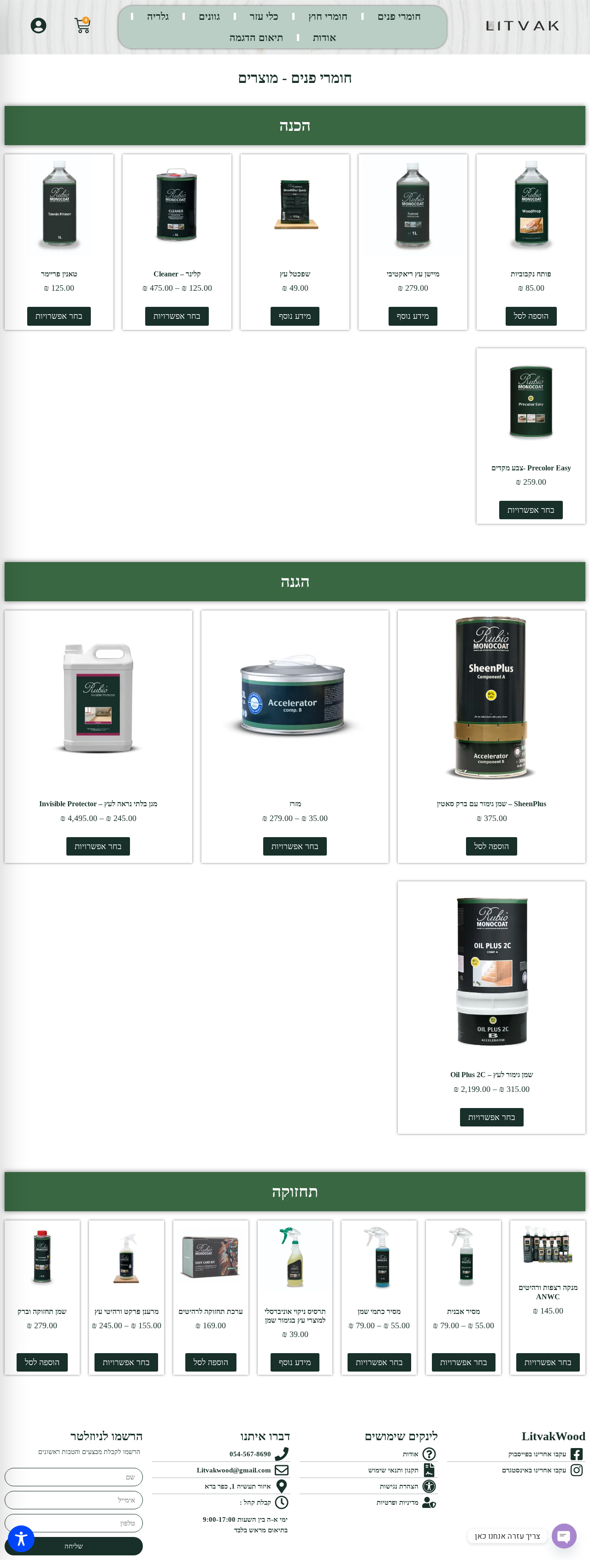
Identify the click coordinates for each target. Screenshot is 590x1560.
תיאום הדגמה (256, 37)
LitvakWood (553, 1436)
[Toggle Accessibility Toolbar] (21, 1539)
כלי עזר (264, 16)
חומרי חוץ (328, 16)
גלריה (158, 16)
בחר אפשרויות (177, 316)
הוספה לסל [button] (531, 316)
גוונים (209, 16)
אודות (324, 37)
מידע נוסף (413, 316)
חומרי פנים (399, 16)
